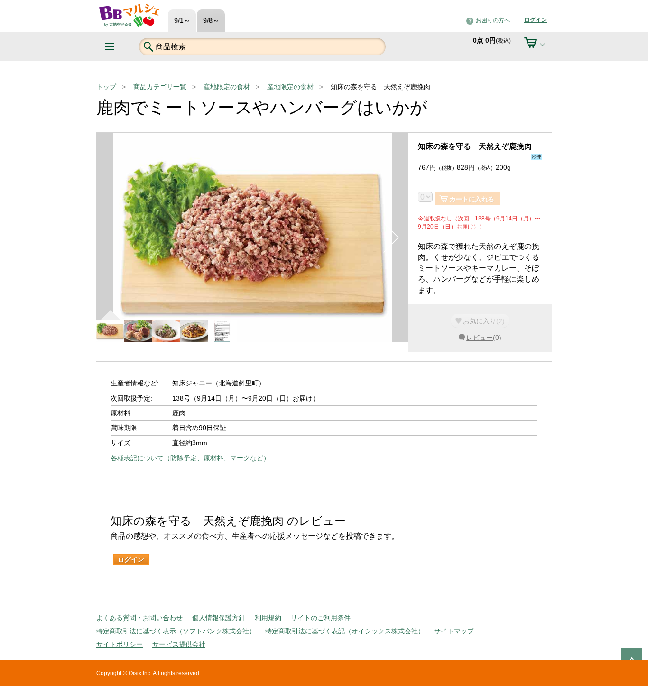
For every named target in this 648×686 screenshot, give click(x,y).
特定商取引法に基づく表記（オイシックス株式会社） (345, 631)
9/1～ (182, 20)
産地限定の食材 (227, 87)
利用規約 (268, 618)
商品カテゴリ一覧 (159, 87)
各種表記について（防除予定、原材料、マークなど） (190, 458)
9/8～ (211, 20)
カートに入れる (471, 199)
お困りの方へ (493, 20)
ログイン (535, 20)
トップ (106, 87)
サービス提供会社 (178, 644)
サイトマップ (454, 631)
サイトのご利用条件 (321, 618)
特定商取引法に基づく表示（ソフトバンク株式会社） (176, 631)
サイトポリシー (119, 644)
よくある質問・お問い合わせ (139, 618)
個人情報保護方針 (218, 618)
